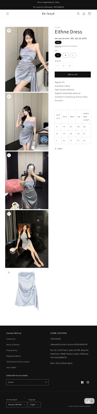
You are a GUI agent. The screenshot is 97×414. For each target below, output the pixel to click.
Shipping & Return (13, 356)
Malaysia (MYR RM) (15, 404)
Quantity (58, 61)
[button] (7, 13)
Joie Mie (75, 406)
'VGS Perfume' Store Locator (17, 362)
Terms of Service (13, 344)
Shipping (58, 46)
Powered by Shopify (85, 406)
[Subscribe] (45, 382)
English (32, 404)
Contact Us (10, 339)
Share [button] (60, 148)
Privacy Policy (11, 350)
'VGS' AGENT (11, 367)
